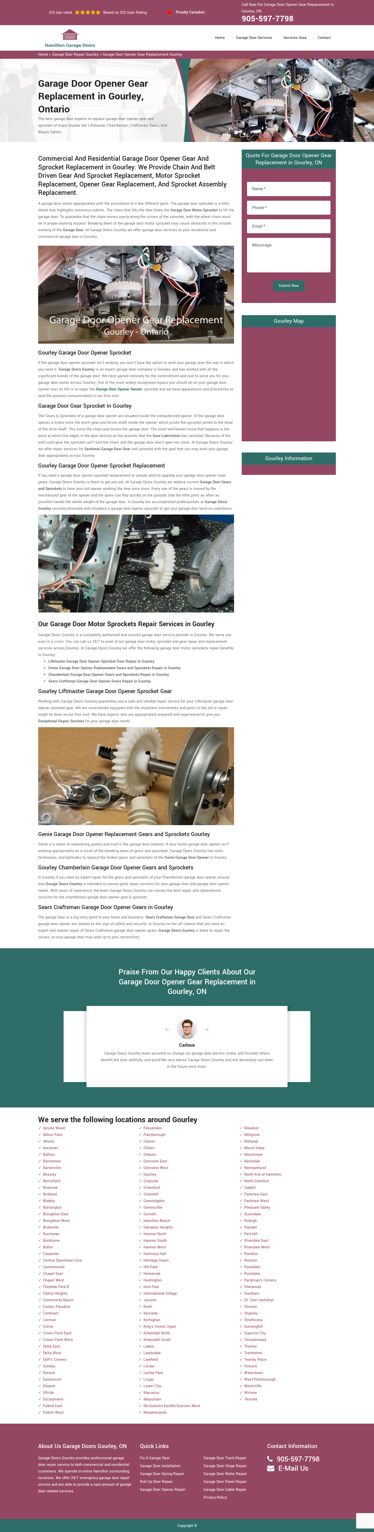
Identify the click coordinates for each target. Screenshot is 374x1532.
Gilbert (149, 1148)
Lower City (152, 1386)
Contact (324, 37)
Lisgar (148, 1379)
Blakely (49, 1201)
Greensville (152, 1207)
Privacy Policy (215, 1497)
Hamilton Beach (156, 1220)
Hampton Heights (158, 1227)
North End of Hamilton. (263, 1174)
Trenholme (253, 1353)
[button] (171, 1029)
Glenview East (155, 1161)
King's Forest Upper (159, 1326)
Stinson (250, 1306)
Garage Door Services (254, 37)
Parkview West (256, 1201)
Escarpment (53, 1399)
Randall (250, 1227)
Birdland (50, 1194)
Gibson (149, 1141)
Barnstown (52, 1161)
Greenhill (151, 1194)
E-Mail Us (293, 1468)
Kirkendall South (157, 1340)
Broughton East (55, 1214)
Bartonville (52, 1168)
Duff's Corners (55, 1359)
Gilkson (149, 1154)
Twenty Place (255, 1359)
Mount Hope (254, 1148)
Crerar (48, 1326)
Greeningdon (154, 1201)
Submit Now (289, 285)
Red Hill (250, 1234)
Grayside (150, 1181)
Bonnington (52, 1207)
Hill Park (150, 1267)
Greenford (151, 1187)
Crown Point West (58, 1340)
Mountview (253, 1154)
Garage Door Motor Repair (225, 1474)
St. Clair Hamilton (259, 1300)
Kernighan (151, 1320)
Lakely (148, 1346)
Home (220, 37)
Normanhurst (255, 1168)
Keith (147, 1306)
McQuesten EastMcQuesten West (171, 1406)
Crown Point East (57, 1333)
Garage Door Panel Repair (225, 1481)
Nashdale (252, 1161)
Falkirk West (53, 1412)
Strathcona (253, 1320)
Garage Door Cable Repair (225, 1489)
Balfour (49, 1154)
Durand (49, 1373)
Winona (250, 1392)
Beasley (49, 1174)
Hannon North (154, 1234)
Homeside (152, 1273)
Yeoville (250, 1399)
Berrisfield (51, 1181)
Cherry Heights (55, 1293)
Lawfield (150, 1359)
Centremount (54, 1267)
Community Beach (58, 1300)
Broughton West (56, 1220)
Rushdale (252, 1273)
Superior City (255, 1333)
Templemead (255, 1340)
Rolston (250, 1260)
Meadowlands (155, 1412)
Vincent (250, 1366)
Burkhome (51, 1240)
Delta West (52, 1353)
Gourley (149, 1174)
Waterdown (253, 1373)
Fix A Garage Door (155, 1458)
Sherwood (252, 1287)
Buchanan (51, 1234)
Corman (49, 1320)
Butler (48, 1247)
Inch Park (151, 1287)
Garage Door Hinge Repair (225, 1466)
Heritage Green (156, 1260)
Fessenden (152, 1128)
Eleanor (49, 1386)
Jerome (149, 1300)
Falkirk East (52, 1406)
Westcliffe (253, 1386)
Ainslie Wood (54, 1128)
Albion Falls (53, 1134)
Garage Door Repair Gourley (75, 54)
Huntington (152, 1280)
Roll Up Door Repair (156, 1481)
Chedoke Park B (56, 1287)
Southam (251, 1293)
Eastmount (52, 1379)
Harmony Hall (154, 1254)
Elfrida (48, 1392)
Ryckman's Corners (260, 1280)
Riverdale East (256, 1240)
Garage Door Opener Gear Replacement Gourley (142, 54)
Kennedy (150, 1313)
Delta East (51, 1346)
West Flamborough (260, 1379)
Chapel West (53, 1280)
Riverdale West (257, 1247)
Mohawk (251, 1141)
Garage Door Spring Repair (162, 1474)
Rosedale (252, 1267)
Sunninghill (253, 1326)
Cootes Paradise (56, 1306)
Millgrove (252, 1134)
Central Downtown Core (62, 1260)
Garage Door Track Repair (225, 1458)
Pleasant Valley (257, 1207)
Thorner (250, 1346)
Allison (48, 1141)
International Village (160, 1293)
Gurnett (149, 1214)
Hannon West (154, 1247)
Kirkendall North (156, 1333)
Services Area (295, 37)
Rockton (251, 1254)
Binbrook (50, 1187)
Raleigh (250, 1220)
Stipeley (251, 1313)
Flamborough (154, 1134)
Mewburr (251, 1128)
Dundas (49, 1366)
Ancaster (50, 1148)
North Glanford (256, 1181)
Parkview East (256, 1194)
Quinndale (252, 1214)
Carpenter (51, 1254)
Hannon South (155, 1240)
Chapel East (53, 1273)
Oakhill (250, 1187)
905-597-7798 (268, 18)
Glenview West (155, 1168)
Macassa (151, 1392)
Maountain (152, 1399)
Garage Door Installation (160, 1466)
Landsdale (152, 1353)
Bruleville (51, 1227)
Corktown (51, 1313)
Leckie (148, 1366)
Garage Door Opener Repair (162, 1489)
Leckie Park (153, 1373)
